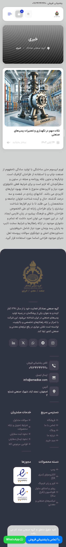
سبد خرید (50, 440)
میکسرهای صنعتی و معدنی (45, 502)
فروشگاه (51, 420)
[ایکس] (23, 343)
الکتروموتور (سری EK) (47, 476)
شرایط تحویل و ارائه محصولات (18, 427)
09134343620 (39, 3)
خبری (53, 75)
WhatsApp (13, 540)
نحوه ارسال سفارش (18, 439)
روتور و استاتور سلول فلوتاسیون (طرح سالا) (45, 492)
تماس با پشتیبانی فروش (42, 540)
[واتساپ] (33, 343)
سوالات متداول (20, 420)
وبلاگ (52, 430)
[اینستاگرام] (53, 343)
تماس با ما (49, 425)
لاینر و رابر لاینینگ (46, 483)
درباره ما (51, 435)
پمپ (53, 469)
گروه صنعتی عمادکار (36, 48)
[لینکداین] (13, 343)
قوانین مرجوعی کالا (18, 444)
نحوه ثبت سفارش (19, 434)
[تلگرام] (43, 343)
